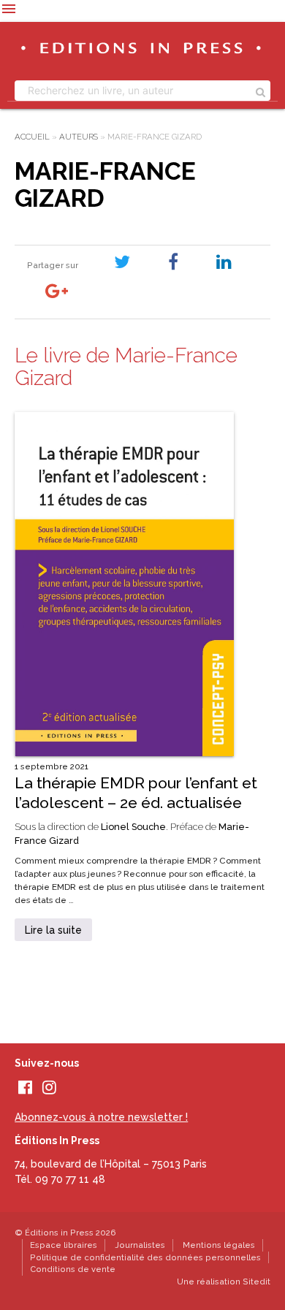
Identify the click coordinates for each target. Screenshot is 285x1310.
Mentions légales (219, 1245)
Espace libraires (63, 1245)
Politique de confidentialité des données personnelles (145, 1257)
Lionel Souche (133, 826)
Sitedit (256, 1281)
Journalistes (140, 1245)
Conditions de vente (72, 1269)
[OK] (260, 90)
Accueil (32, 137)
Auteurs (78, 137)
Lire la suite (53, 930)
